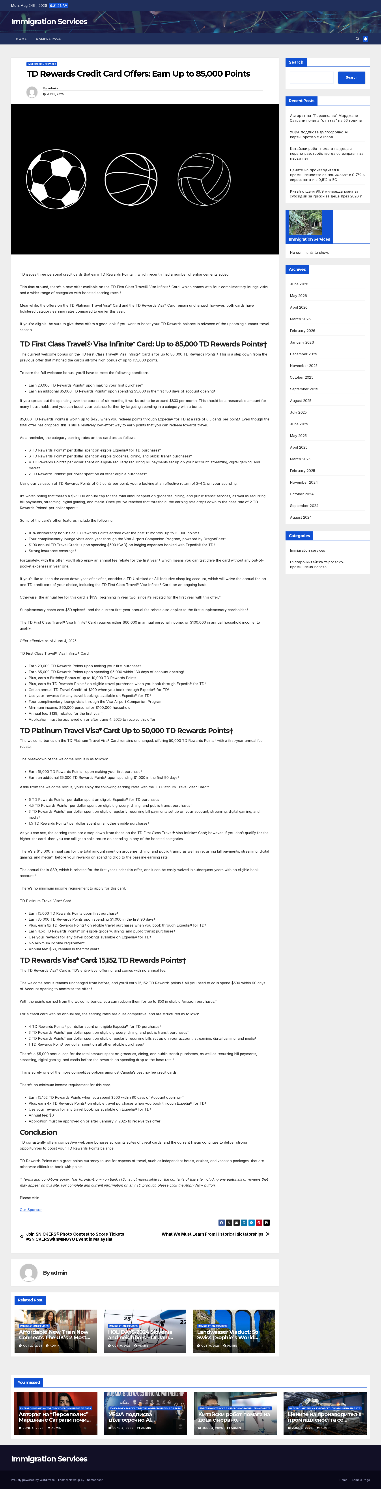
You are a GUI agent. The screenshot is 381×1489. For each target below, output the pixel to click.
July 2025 (298, 412)
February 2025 (302, 471)
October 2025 (301, 377)
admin (53, 88)
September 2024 (304, 506)
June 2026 (299, 284)
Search (296, 62)
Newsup (74, 1480)
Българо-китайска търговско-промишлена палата (317, 564)
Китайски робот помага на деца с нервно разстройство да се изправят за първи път (326, 153)
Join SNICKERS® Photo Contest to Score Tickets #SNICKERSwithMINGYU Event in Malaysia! (75, 1237)
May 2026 (298, 296)
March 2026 (300, 319)
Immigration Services (49, 21)
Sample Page (48, 39)
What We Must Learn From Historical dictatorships (212, 1234)
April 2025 (299, 447)
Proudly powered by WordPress (33, 1480)
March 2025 (300, 459)
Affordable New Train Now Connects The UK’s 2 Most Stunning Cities (53, 1337)
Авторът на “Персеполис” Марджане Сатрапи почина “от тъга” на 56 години (56, 1419)
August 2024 (301, 517)
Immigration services (42, 64)
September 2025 (304, 389)
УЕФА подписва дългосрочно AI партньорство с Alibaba (139, 1419)
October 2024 (302, 494)
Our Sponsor (31, 1209)
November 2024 (304, 482)
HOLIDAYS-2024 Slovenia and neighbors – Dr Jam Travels (140, 1337)
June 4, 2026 (34, 1428)
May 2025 (298, 436)
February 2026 (303, 331)
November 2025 (304, 366)
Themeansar (94, 1480)
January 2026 (302, 342)
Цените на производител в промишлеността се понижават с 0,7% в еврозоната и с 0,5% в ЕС (327, 175)
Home (21, 39)
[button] (357, 39)
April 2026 (299, 307)
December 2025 (303, 354)
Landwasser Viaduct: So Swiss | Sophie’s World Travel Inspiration (227, 1337)
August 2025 (301, 401)
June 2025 (299, 424)
